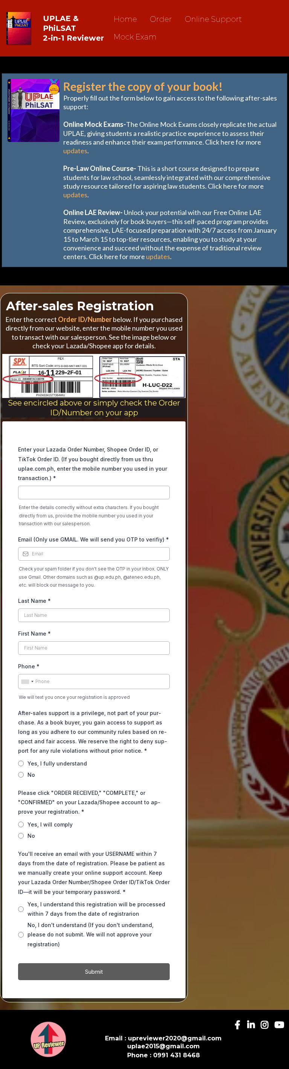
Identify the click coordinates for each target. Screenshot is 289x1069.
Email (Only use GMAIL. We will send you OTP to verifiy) (93, 539)
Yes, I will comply (50, 824)
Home (125, 19)
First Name (34, 633)
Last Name (34, 601)
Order (161, 19)
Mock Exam (135, 36)
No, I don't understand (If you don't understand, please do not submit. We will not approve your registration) (90, 934)
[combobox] (27, 681)
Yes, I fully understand (57, 763)
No (31, 775)
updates (75, 150)
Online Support (213, 19)
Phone (29, 666)
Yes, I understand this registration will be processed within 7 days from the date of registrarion (96, 909)
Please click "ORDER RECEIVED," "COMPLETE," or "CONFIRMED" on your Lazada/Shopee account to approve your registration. (89, 802)
